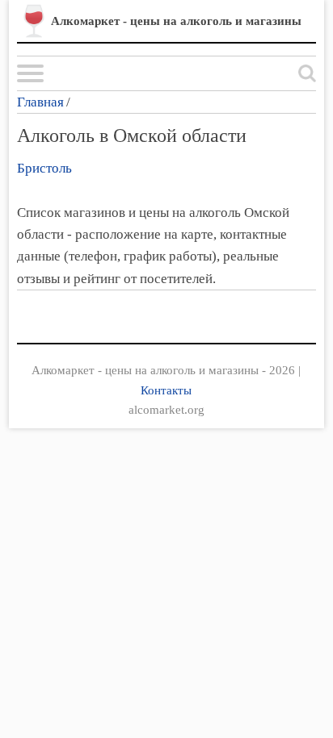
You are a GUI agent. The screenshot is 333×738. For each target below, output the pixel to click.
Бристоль (44, 168)
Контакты (166, 390)
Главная (40, 102)
